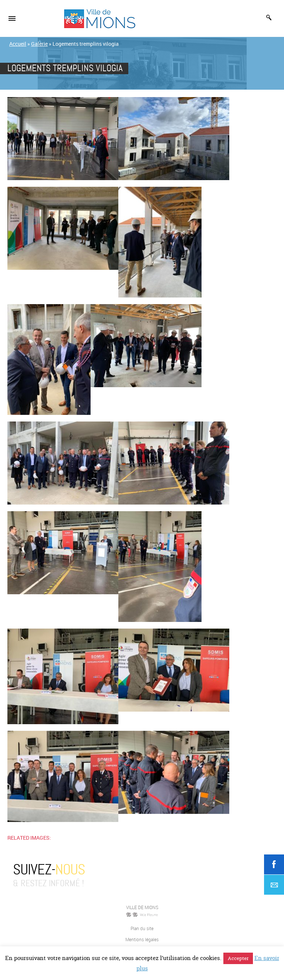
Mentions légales (142, 939)
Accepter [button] (238, 958)
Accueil (17, 43)
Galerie (39, 43)
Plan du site (142, 928)
